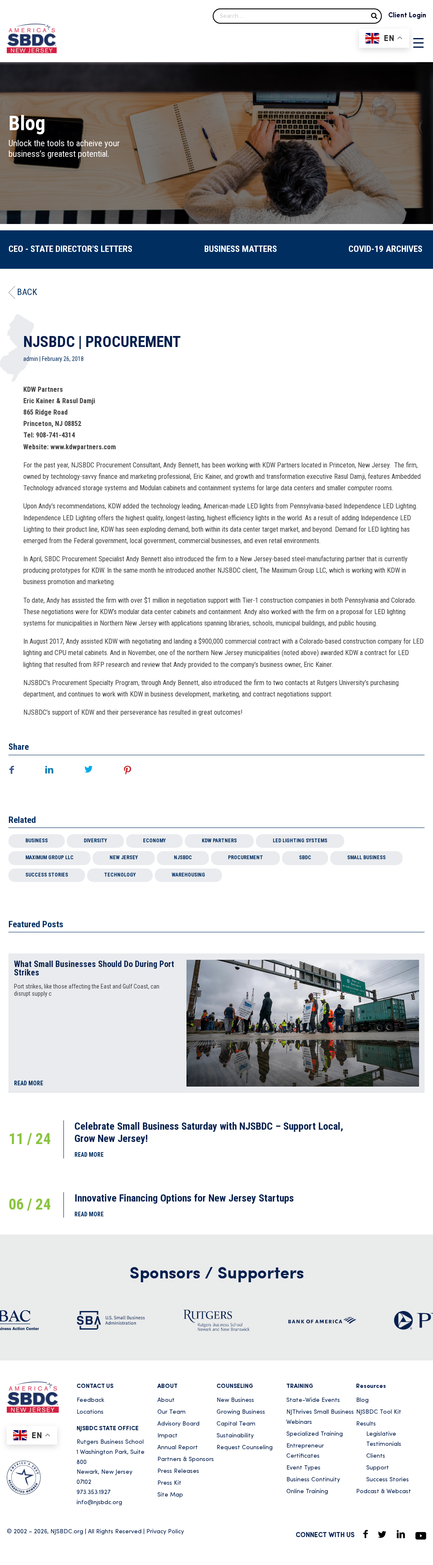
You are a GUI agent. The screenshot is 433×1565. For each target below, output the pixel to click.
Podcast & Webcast (383, 1492)
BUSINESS (36, 841)
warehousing (188, 875)
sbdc (305, 857)
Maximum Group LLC (49, 857)
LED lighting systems (300, 841)
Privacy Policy (165, 1532)
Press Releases (178, 1471)
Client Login (407, 15)
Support (377, 1468)
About (166, 1400)
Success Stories (46, 875)
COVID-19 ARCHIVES (385, 249)
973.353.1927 (93, 1492)
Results (366, 1424)
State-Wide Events (313, 1400)
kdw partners (219, 841)
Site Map (170, 1495)
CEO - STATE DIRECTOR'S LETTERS (70, 249)
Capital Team (235, 1424)
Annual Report (177, 1448)
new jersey (124, 857)
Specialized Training (314, 1434)
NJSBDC (183, 857)
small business (366, 857)
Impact (167, 1436)
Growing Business (240, 1412)
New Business (235, 1400)
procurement (245, 857)
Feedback (90, 1400)
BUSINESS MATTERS (240, 249)
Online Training (307, 1492)
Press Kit (169, 1483)
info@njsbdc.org (99, 1502)
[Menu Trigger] (418, 42)
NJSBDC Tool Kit (378, 1412)
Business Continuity (313, 1480)
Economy (154, 841)
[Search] (374, 15)
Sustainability (235, 1436)
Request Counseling (244, 1448)
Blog (362, 1400)
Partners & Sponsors (185, 1459)
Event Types (303, 1468)
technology (120, 875)
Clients (375, 1456)
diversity (95, 841)
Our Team (171, 1412)
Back (27, 292)
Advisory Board (178, 1424)
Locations (90, 1412)
